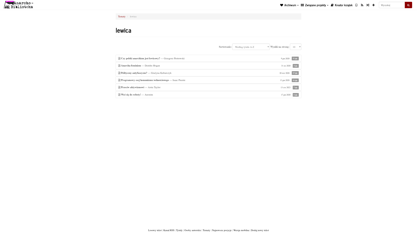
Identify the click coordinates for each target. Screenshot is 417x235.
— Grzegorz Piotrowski (209, 58)
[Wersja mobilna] (356, 5)
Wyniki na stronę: (279, 46)
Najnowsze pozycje (222, 230)
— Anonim (209, 94)
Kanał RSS (168, 230)
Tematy (122, 16)
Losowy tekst (155, 230)
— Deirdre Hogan (209, 65)
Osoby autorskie (192, 230)
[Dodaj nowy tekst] (373, 5)
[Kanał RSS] (362, 5)
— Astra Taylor (209, 87)
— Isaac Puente (209, 80)
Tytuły (179, 230)
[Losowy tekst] (368, 5)
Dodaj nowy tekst (260, 230)
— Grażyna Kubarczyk (209, 73)
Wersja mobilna (241, 230)
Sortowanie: (225, 46)
